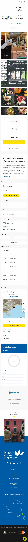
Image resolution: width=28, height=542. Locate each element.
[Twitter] (20, 463)
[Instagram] (10, 463)
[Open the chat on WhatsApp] (25, 539)
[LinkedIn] (17, 463)
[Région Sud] (21, 532)
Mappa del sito (24, 527)
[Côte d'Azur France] (12, 532)
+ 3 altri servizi (14, 132)
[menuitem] (19, 9)
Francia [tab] (6, 494)
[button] (19, 2)
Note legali (19, 527)
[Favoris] (22, 1)
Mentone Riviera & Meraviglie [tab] (17, 494)
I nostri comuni (3, 527)
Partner (15, 527)
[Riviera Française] (4, 532)
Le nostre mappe (9, 527)
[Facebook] (7, 463)
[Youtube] (14, 463)
